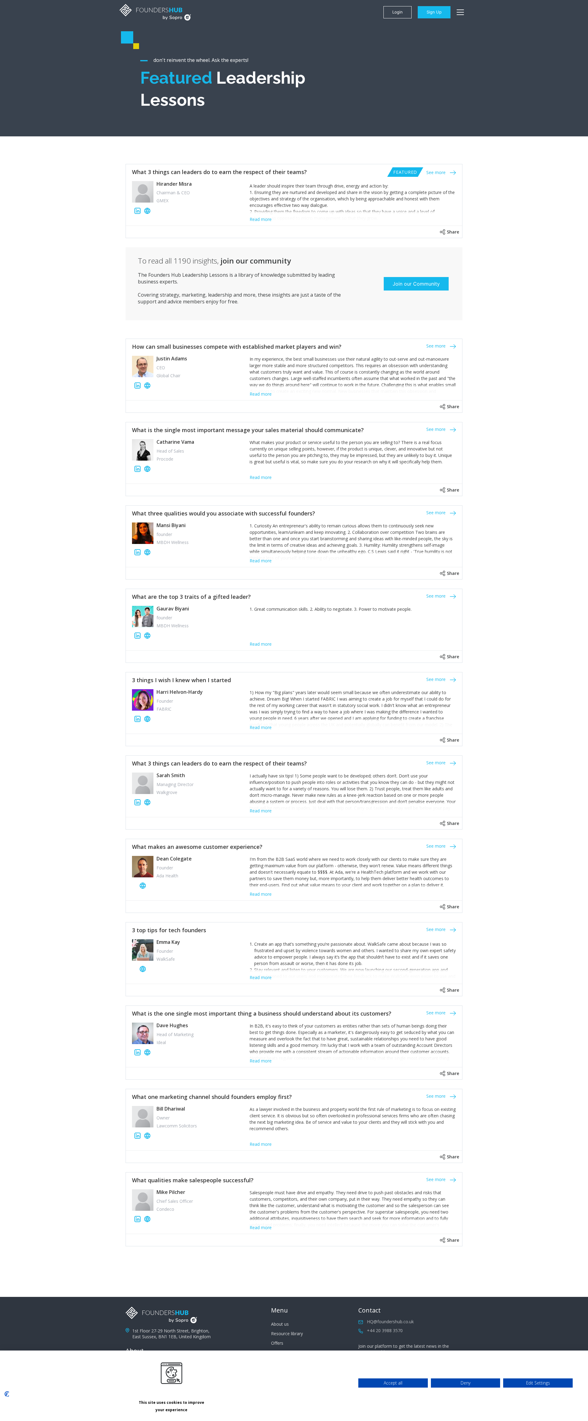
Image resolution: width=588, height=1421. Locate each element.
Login (397, 11)
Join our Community (416, 284)
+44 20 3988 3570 (385, 1330)
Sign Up (434, 11)
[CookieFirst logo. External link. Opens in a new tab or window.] (7, 1394)
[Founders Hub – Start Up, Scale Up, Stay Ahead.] (155, 12)
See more (436, 172)
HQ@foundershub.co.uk (390, 1321)
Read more (261, 219)
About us (280, 1324)
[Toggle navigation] (460, 12)
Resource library (287, 1333)
